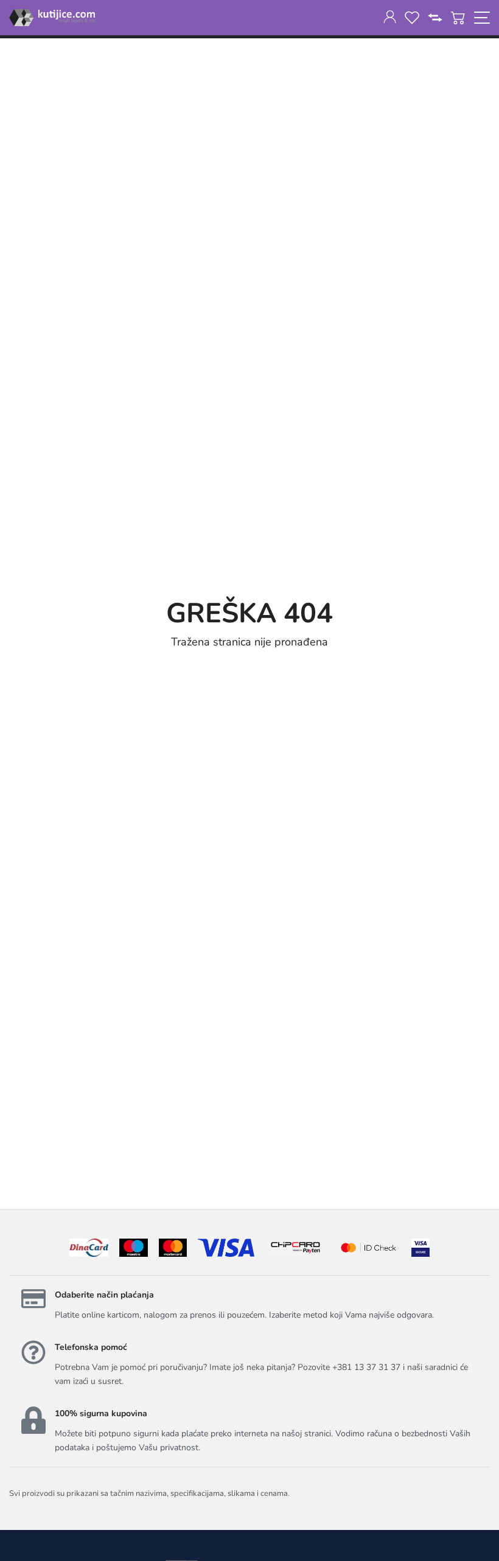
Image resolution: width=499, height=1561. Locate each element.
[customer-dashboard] (389, 17)
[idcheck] (368, 1248)
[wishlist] (412, 18)
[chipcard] (295, 1248)
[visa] (420, 1248)
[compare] (435, 18)
